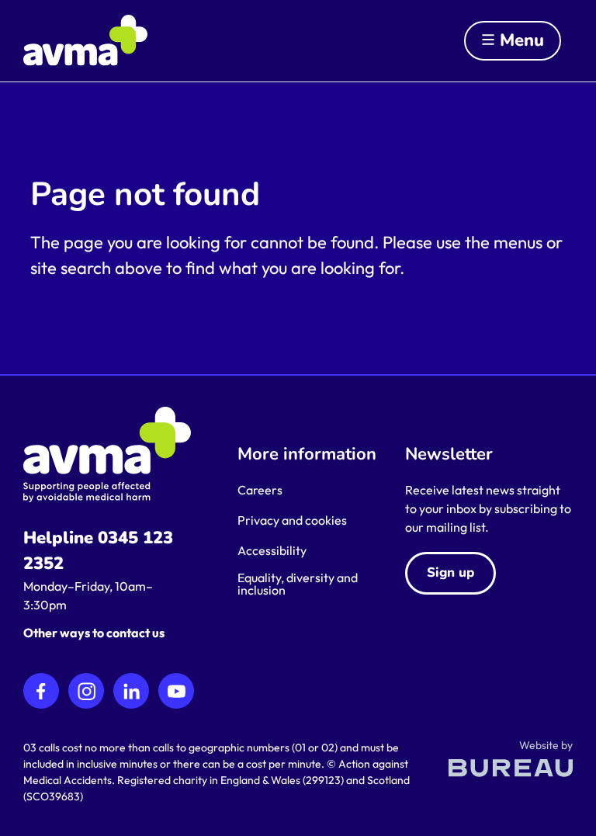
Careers (259, 490)
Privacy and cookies (292, 520)
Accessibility (272, 550)
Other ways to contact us (94, 632)
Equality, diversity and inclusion (297, 583)
